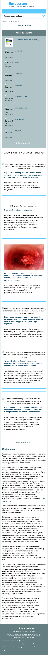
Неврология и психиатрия (10, 644)
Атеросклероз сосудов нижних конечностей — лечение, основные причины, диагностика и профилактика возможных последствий (23, 409)
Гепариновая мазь (21, 108)
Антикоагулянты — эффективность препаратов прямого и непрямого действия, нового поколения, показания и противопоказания (23, 276)
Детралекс (18, 130)
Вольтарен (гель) (21, 96)
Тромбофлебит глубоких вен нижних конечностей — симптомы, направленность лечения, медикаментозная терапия (23, 363)
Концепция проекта (19, 647)
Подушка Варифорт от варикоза (18, 210)
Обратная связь (7, 650)
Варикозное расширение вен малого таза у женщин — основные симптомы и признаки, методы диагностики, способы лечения (22, 174)
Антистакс (18, 51)
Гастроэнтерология (8, 641)
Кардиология (26, 644)
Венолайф (18, 85)
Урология (36, 644)
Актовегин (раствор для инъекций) (27, 39)
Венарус (17, 62)
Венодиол (18, 73)
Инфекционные (22, 641)
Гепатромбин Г (20, 119)
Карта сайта (32, 647)
